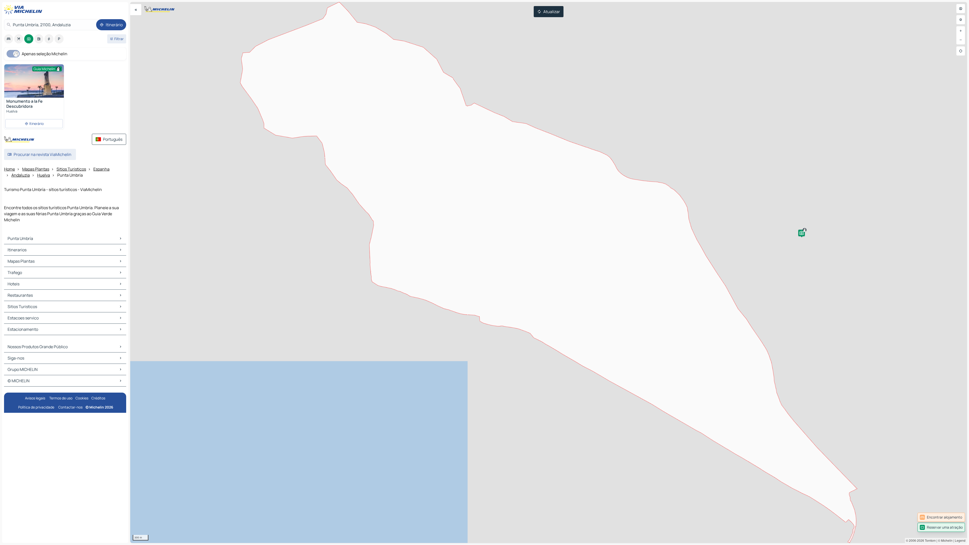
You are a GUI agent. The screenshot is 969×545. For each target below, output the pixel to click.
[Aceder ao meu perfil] (960, 8)
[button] (801, 233)
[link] (941, 517)
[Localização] (960, 51)
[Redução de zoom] (960, 39)
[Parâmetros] (960, 19)
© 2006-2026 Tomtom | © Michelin (929, 540)
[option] (8, 38)
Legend (960, 540)
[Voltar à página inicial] (24, 9)
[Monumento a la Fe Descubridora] (34, 84)
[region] (548, 272)
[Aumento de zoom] (960, 30)
